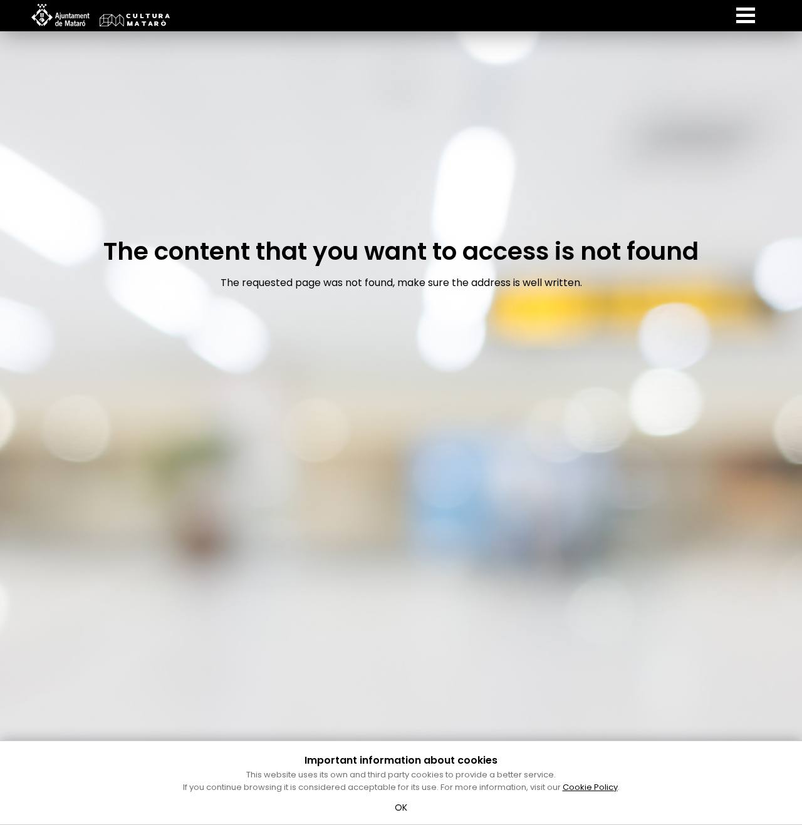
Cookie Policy (590, 787)
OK (401, 807)
